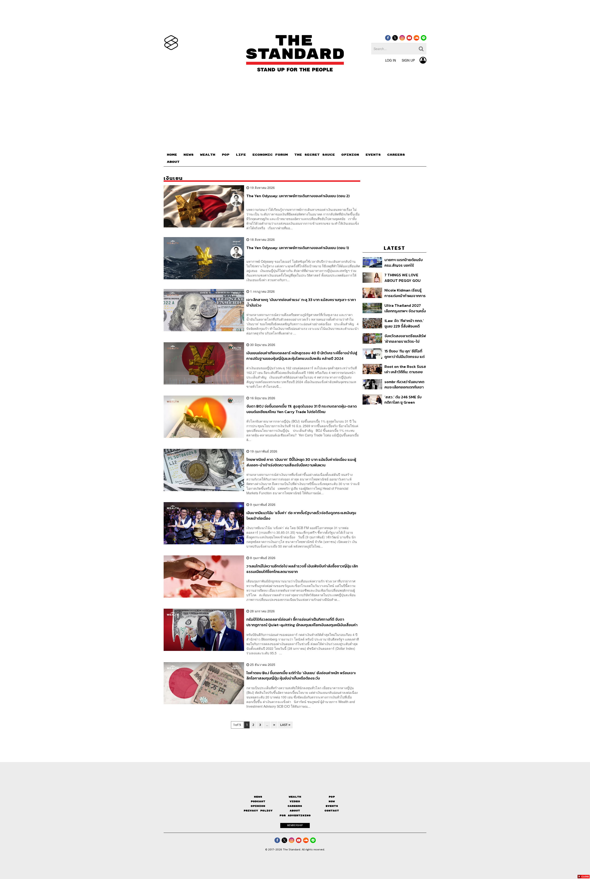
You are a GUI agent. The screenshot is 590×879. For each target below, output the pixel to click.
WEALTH (207, 154)
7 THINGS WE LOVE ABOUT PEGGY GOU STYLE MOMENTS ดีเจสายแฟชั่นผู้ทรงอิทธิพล (403, 277)
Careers (295, 806)
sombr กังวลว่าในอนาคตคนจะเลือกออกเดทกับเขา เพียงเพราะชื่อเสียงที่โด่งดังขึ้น (404, 384)
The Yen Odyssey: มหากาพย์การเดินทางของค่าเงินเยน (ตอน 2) (298, 196)
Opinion (258, 806)
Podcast (258, 801)
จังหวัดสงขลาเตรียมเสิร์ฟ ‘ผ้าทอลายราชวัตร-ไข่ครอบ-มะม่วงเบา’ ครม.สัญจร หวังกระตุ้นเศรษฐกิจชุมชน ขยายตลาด (405, 338)
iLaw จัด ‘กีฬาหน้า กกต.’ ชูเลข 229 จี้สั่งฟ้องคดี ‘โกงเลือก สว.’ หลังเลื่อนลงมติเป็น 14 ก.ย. (404, 323)
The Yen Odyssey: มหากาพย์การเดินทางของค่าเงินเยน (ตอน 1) (297, 248)
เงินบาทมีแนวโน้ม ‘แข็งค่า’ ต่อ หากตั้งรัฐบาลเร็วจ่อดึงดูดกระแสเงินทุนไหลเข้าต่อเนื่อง (301, 515)
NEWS (188, 154)
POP (225, 154)
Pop (332, 797)
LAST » (285, 724)
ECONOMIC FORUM (270, 154)
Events (332, 806)
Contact (331, 810)
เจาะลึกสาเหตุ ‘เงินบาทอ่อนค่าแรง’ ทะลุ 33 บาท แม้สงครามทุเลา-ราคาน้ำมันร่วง (301, 302)
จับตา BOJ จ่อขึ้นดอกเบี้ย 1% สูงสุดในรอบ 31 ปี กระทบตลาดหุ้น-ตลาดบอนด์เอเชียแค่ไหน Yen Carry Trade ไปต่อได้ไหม (301, 409)
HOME (172, 154)
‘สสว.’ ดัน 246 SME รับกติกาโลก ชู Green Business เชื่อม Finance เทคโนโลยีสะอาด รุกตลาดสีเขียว (404, 399)
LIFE (241, 154)
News (258, 797)
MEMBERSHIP (295, 825)
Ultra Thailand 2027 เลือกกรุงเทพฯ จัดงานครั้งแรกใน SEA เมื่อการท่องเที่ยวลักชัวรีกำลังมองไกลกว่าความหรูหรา (405, 308)
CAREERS (396, 154)
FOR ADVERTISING (295, 815)
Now (332, 801)
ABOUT (173, 162)
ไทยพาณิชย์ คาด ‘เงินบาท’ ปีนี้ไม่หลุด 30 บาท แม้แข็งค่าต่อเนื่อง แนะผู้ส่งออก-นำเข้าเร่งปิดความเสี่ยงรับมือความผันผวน (301, 462)
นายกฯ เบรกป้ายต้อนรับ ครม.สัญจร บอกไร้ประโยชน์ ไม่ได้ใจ (403, 262)
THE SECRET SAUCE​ (314, 154)
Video (295, 801)
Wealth (295, 797)
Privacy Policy (258, 810)
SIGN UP (408, 60)
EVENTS (373, 154)
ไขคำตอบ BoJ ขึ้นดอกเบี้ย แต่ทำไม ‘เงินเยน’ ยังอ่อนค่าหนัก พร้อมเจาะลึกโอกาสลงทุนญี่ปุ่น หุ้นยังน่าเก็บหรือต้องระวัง (301, 675)
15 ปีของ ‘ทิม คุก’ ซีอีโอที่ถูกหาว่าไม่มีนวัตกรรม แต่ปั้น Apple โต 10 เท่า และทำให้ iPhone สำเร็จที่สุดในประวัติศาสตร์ (404, 354)
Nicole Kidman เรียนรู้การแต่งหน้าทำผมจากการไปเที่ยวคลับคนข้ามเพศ (405, 293)
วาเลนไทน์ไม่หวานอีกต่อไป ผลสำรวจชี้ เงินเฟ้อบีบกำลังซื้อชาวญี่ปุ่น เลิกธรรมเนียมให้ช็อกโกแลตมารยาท (302, 568)
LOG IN (390, 60)
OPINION (350, 154)
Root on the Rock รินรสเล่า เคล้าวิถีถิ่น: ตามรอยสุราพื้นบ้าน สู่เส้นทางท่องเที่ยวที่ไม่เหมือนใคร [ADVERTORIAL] (405, 369)
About (295, 810)
